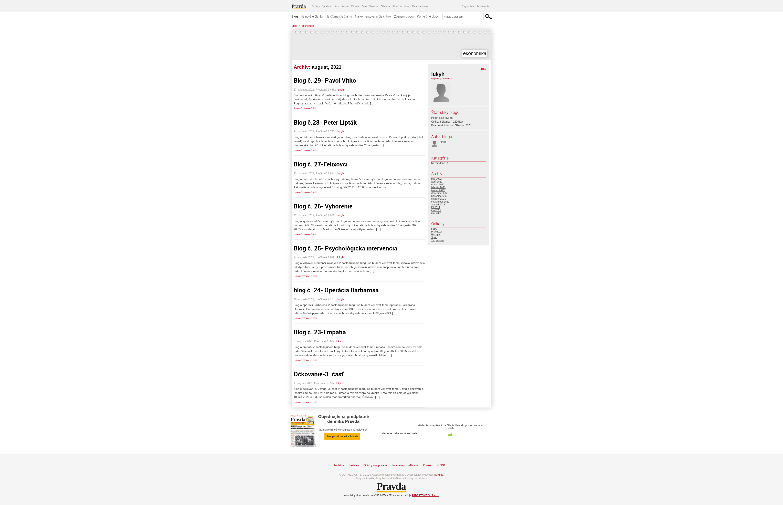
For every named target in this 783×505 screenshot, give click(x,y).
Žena (364, 6)
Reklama (354, 465)
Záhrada (385, 6)
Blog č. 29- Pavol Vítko (325, 80)
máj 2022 (436, 178)
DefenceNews (420, 6)
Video (407, 6)
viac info (438, 474)
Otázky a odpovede (375, 465)
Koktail (345, 6)
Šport (434, 237)
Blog (294, 16)
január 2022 (438, 190)
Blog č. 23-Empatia (320, 332)
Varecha (373, 6)
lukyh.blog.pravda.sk (441, 78)
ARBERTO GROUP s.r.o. (425, 495)
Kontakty (338, 465)
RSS (483, 69)
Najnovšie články (312, 16)
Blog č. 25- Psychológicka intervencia (345, 248)
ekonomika (308, 25)
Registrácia (468, 6)
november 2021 (440, 196)
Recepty (435, 234)
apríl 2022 (436, 181)
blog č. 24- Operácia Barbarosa (336, 290)
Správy (316, 6)
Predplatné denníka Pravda (342, 436)
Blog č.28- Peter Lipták (325, 122)
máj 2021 (436, 213)
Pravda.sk (436, 231)
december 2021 (440, 193)
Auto (337, 6)
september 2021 (440, 201)
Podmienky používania (405, 465)
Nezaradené (438, 163)
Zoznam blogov (404, 16)
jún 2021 (436, 210)
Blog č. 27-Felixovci (321, 164)
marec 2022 (438, 184)
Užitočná (397, 6)
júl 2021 (435, 207)
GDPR (441, 465)
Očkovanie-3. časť (319, 374)
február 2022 (438, 187)
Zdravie (355, 6)
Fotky (434, 228)
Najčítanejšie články (339, 16)
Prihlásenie (483, 6)
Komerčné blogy (428, 16)
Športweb (327, 6)
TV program (437, 240)
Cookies (428, 465)
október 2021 (438, 198)
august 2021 (438, 204)
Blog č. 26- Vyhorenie (323, 206)
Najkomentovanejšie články (373, 16)
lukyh (340, 89)
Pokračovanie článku (306, 108)
